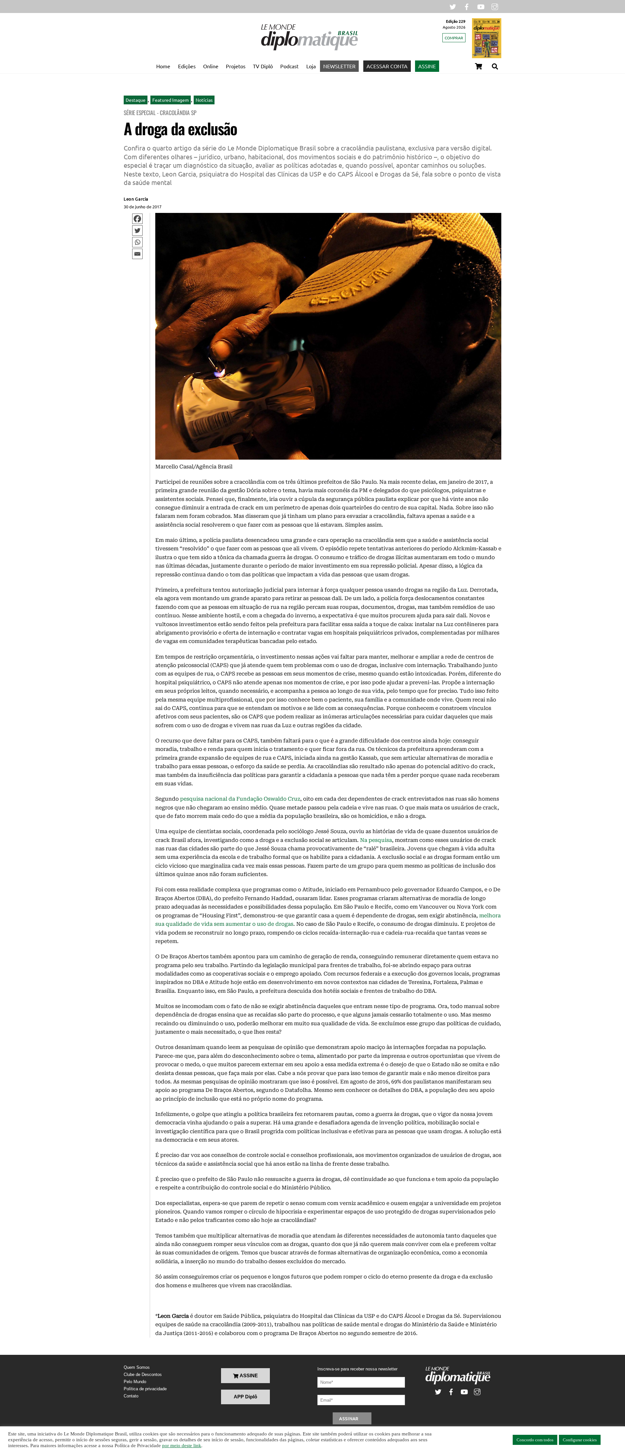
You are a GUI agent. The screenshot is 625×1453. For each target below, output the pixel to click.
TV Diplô (263, 66)
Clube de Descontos (143, 1374)
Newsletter (339, 66)
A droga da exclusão (180, 128)
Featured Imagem (170, 100)
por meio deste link (181, 1445)
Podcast (289, 66)
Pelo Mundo (135, 1381)
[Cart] (478, 66)
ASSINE (427, 66)
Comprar (454, 37)
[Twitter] (137, 230)
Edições (187, 66)
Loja (311, 66)
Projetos (235, 66)
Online (210, 66)
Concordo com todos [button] (535, 1439)
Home (163, 66)
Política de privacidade (145, 1388)
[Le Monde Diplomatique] (309, 49)
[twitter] (452, 6)
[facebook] (466, 6)
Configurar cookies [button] (580, 1439)
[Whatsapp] (137, 242)
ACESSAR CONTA (387, 66)
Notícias (204, 100)
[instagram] (494, 6)
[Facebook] (137, 219)
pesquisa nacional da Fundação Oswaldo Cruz (240, 799)
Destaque (136, 100)
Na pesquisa (376, 840)
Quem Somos (137, 1367)
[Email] (137, 254)
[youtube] (480, 6)
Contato (131, 1396)
